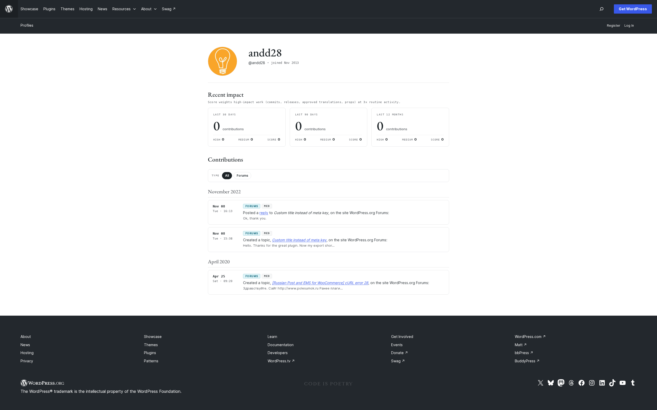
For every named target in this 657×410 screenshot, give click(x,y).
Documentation (281, 345)
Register (613, 25)
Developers (278, 353)
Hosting (27, 353)
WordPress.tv (281, 361)
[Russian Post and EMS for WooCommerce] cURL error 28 (320, 283)
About (26, 336)
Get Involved (402, 336)
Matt (521, 345)
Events (397, 345)
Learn (272, 336)
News (25, 345)
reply (263, 213)
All (227, 175)
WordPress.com (530, 336)
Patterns (151, 361)
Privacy (27, 361)
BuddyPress (527, 361)
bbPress (524, 353)
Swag (398, 361)
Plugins (150, 353)
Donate (399, 353)
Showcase (153, 336)
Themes (151, 345)
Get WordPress (633, 9)
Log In (629, 25)
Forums (242, 175)
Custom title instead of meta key (299, 240)
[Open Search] (601, 9)
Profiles (27, 25)
